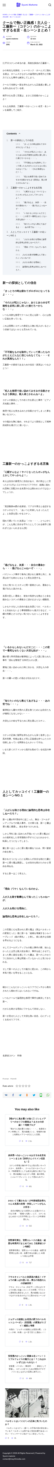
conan (6, 1079)
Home (5, 14)
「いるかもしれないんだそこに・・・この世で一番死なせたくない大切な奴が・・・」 (31, 216)
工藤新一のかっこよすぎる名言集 (26, 188)
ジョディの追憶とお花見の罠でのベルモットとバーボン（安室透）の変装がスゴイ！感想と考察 (27, 1322)
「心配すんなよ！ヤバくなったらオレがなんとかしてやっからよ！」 (31, 194)
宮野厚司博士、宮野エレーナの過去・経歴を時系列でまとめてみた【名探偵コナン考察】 (27, 1243)
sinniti (14, 1079)
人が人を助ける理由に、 (32, 262)
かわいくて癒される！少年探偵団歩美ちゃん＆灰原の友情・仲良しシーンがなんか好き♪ (27, 1203)
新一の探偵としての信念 (22, 140)
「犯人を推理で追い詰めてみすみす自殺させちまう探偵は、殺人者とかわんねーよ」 (31, 179)
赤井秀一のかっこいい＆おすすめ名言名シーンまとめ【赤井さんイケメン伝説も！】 (27, 1158)
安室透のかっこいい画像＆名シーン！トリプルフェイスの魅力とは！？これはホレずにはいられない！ (27, 1359)
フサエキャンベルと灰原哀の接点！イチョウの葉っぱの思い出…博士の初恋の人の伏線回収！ (27, 1280)
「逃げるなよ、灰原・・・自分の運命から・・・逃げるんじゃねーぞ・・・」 (31, 205)
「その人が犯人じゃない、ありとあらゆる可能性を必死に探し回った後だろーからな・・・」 (31, 155)
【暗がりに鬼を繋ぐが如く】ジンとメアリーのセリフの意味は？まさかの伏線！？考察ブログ (27, 1121)
